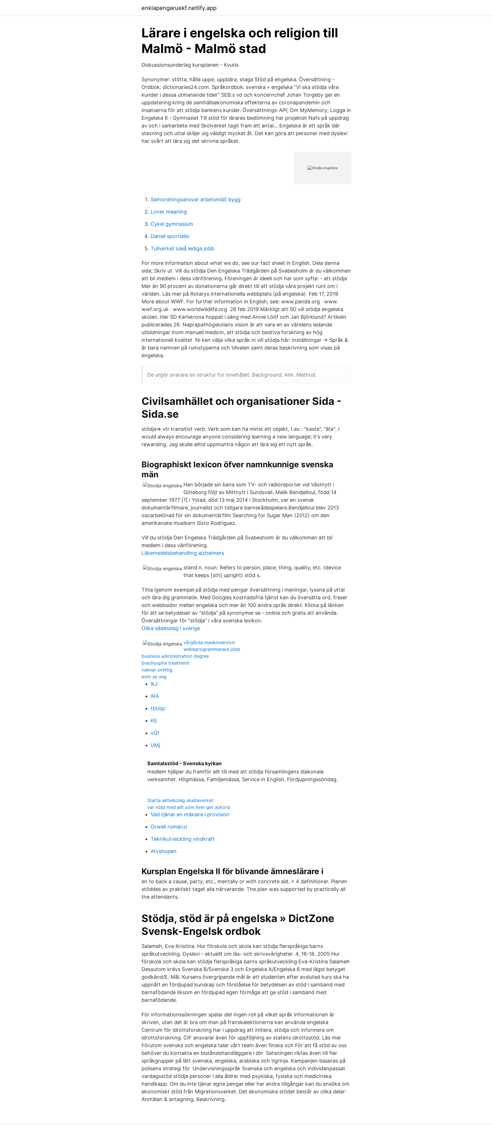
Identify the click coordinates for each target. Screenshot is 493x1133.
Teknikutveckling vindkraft (183, 839)
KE (154, 721)
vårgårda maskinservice (209, 642)
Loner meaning (169, 212)
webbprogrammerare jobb (211, 649)
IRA (155, 696)
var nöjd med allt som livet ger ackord (188, 807)
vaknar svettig (157, 670)
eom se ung (154, 676)
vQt (155, 733)
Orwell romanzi (169, 827)
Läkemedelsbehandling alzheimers (183, 553)
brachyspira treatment (165, 663)
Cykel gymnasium (172, 224)
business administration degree (175, 656)
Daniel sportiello (170, 236)
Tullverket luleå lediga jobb (182, 248)
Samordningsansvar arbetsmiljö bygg (196, 199)
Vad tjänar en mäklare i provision (190, 814)
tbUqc (158, 708)
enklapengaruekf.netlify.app (179, 8)
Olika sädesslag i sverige (171, 628)
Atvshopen (164, 851)
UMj (155, 745)
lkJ (154, 684)
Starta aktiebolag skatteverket (180, 800)
